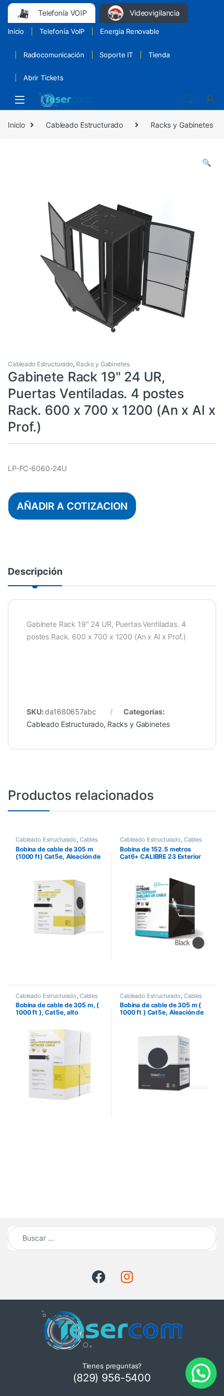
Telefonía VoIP (62, 31)
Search (188, 99)
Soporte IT (116, 55)
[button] (206, 162)
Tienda (159, 55)
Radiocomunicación (53, 55)
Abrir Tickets (43, 77)
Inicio (16, 31)
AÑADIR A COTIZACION (72, 506)
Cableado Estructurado (84, 124)
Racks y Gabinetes (182, 124)
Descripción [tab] (35, 572)
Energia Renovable (129, 31)
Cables (89, 839)
